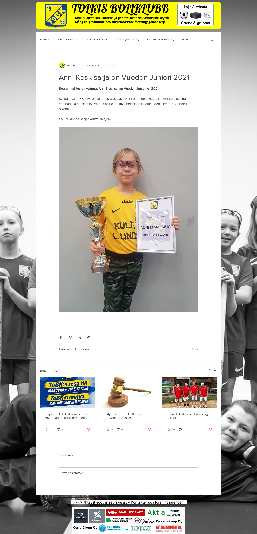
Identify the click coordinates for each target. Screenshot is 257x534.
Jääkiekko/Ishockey (96, 39)
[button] (212, 39)
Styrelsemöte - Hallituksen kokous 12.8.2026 (125, 416)
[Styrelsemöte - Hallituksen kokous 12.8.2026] (128, 392)
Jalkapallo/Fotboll (68, 39)
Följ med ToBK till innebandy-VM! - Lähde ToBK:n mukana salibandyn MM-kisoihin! (66, 416)
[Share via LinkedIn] (79, 337)
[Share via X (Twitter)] (70, 337)
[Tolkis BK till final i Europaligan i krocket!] (189, 392)
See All (213, 370)
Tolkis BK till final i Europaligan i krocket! (189, 416)
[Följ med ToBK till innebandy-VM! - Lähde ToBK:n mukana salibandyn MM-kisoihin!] (67, 392)
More (185, 39)
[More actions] (196, 65)
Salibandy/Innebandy (127, 39)
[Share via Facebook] (60, 337)
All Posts (45, 39)
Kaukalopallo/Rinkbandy (160, 39)
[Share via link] (88, 337)
